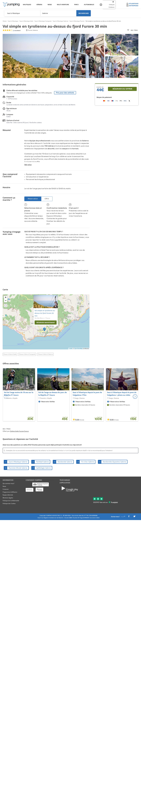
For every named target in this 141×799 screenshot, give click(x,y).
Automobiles (88, 5)
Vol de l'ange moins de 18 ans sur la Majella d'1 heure (18, 393)
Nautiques (27, 5)
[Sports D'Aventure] (11, 4)
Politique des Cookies (9, 503)
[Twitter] (134, 517)
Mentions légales (8, 498)
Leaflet (70, 348)
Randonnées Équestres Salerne (114, 462)
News (4, 486)
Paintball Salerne (42, 462)
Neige (50, 5)
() (16, 30)
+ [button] (5, 297)
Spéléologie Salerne (43, 468)
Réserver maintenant (45, 322)
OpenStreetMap (78, 348)
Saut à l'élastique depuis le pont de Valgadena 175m (87, 393)
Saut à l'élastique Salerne (18, 462)
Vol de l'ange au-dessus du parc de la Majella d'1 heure (52, 393)
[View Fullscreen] (5, 305)
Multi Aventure (62, 5)
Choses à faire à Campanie (27, 354)
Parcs (76, 5)
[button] (135, 396)
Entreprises (133, 6)
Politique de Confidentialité (11, 501)
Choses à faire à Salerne (45, 354)
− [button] (5, 300)
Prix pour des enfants (65, 93)
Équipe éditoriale (8, 495)
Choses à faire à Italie (10, 354)
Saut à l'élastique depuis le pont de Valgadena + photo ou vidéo (121, 393)
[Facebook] (129, 517)
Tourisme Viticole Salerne (18, 468)
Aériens (39, 5)
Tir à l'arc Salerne (87, 462)
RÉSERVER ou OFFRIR (122, 89)
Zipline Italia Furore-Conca (19, 431)
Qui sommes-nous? (8, 483)
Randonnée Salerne (65, 462)
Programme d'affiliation (10, 492)
